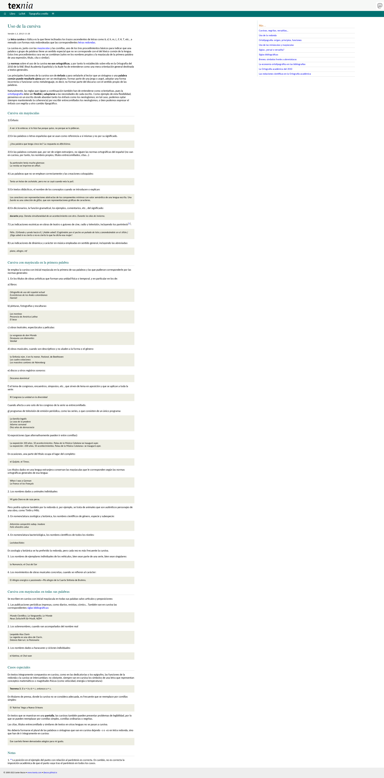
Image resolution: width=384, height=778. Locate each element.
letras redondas (86, 42)
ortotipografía (15, 94)
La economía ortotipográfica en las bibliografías (282, 64)
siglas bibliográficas (37, 608)
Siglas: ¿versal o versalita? (271, 50)
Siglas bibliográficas (268, 55)
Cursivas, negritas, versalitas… (273, 31)
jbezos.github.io (50, 773)
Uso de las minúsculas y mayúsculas (276, 45)
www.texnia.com (34, 773)
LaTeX (22, 13)
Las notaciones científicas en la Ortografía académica (285, 74)
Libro (12, 13)
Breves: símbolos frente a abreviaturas (278, 59)
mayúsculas (43, 48)
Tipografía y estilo (38, 13)
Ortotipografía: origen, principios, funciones (280, 40)
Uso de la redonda (268, 35)
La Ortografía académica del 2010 (275, 69)
